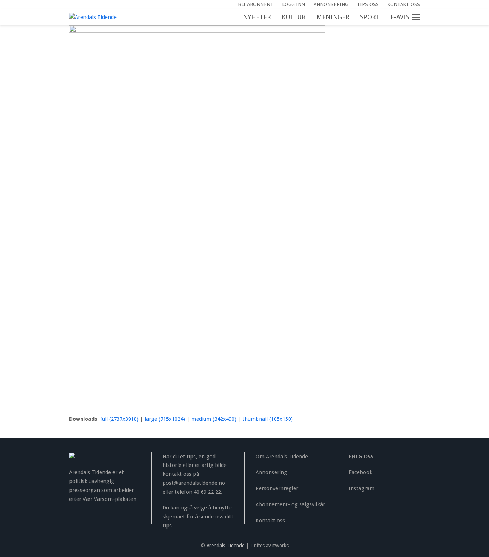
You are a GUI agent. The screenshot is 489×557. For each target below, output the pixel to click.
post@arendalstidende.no (194, 483)
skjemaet (174, 516)
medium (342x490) (213, 419)
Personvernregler (277, 488)
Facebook (360, 472)
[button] (420, 17)
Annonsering (271, 472)
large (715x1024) (165, 419)
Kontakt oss (270, 520)
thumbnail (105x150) (267, 419)
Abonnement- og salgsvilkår (290, 504)
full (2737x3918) (119, 419)
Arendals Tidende (226, 545)
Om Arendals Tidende (282, 456)
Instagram (361, 488)
